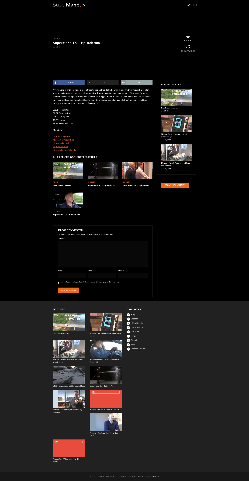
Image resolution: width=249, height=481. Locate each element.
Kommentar (63, 239)
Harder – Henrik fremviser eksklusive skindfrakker (176, 164)
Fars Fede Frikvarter (62, 185)
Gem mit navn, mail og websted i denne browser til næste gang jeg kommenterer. (90, 282)
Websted (121, 270)
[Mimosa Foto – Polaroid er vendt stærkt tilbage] (176, 123)
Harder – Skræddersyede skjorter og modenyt (67, 411)
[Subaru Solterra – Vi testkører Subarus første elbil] (106, 349)
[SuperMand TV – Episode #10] (106, 375)
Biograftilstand (188, 51)
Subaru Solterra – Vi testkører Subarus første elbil (105, 361)
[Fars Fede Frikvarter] (176, 97)
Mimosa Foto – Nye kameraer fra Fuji (105, 409)
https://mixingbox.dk (62, 136)
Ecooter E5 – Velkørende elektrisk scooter (66, 460)
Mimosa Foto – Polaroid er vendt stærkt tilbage (174, 135)
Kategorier (114, 5)
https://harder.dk (60, 147)
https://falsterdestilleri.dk (64, 150)
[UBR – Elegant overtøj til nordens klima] (69, 375)
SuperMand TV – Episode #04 (66, 214)
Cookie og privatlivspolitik (147, 476)
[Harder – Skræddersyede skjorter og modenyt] (69, 399)
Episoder (100, 5)
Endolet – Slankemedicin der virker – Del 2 (104, 434)
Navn (60, 270)
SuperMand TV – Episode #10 (101, 185)
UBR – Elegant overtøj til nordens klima (69, 386)
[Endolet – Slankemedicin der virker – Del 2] (106, 422)
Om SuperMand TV (132, 5)
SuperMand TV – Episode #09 (135, 185)
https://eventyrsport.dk (63, 140)
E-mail (91, 270)
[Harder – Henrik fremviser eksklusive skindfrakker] (176, 152)
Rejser (55, 182)
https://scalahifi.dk (61, 143)
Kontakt (148, 5)
